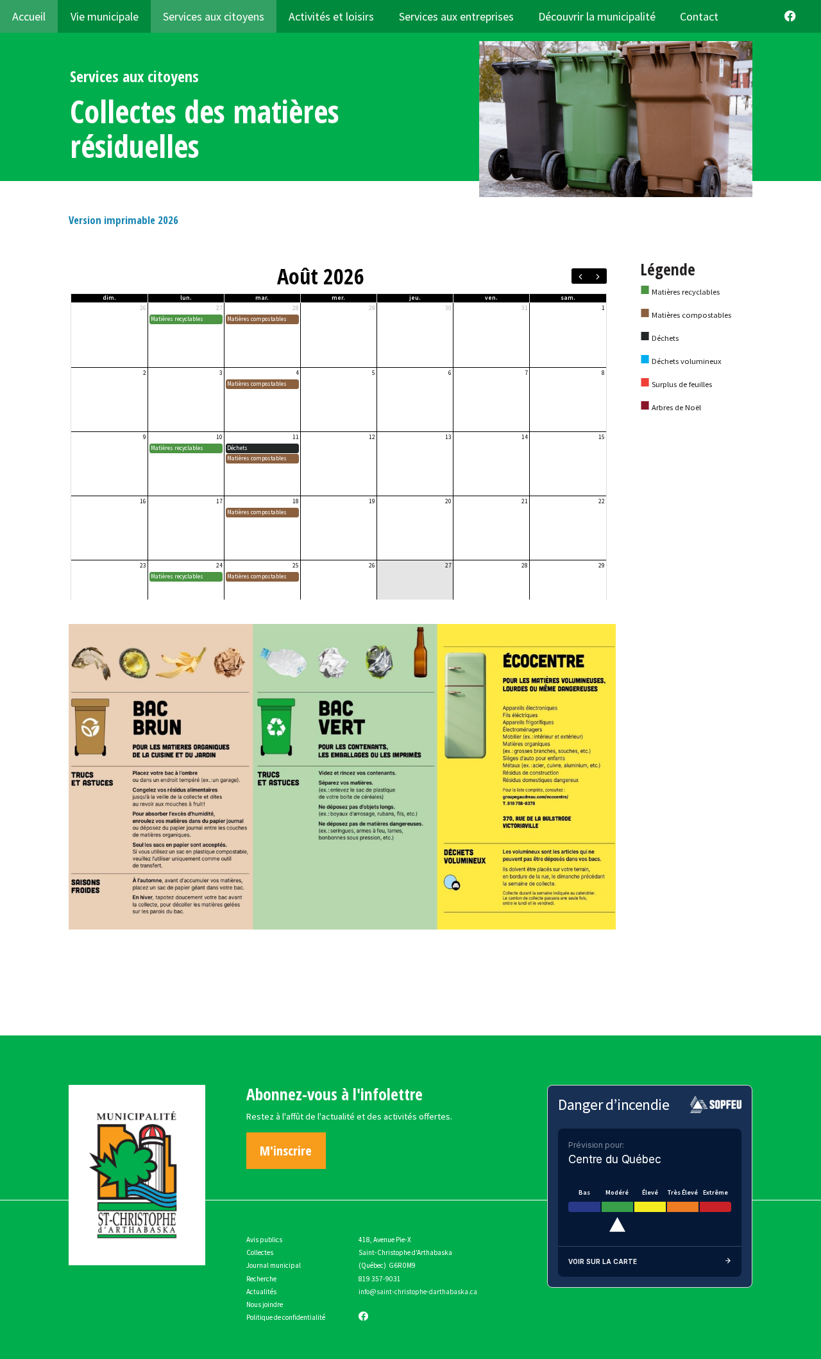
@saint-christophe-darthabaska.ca (423, 1291)
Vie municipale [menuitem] (105, 16)
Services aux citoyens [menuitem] (213, 16)
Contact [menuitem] (699, 16)
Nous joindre (264, 1304)
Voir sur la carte (602, 1261)
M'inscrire (286, 1150)
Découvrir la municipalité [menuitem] (597, 16)
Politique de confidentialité (285, 1317)
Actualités (261, 1291)
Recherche (261, 1278)
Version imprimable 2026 (123, 219)
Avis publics (264, 1239)
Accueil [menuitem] (29, 16)
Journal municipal (273, 1265)
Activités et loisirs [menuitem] (331, 16)
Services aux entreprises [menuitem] (456, 16)
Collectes (259, 1252)
